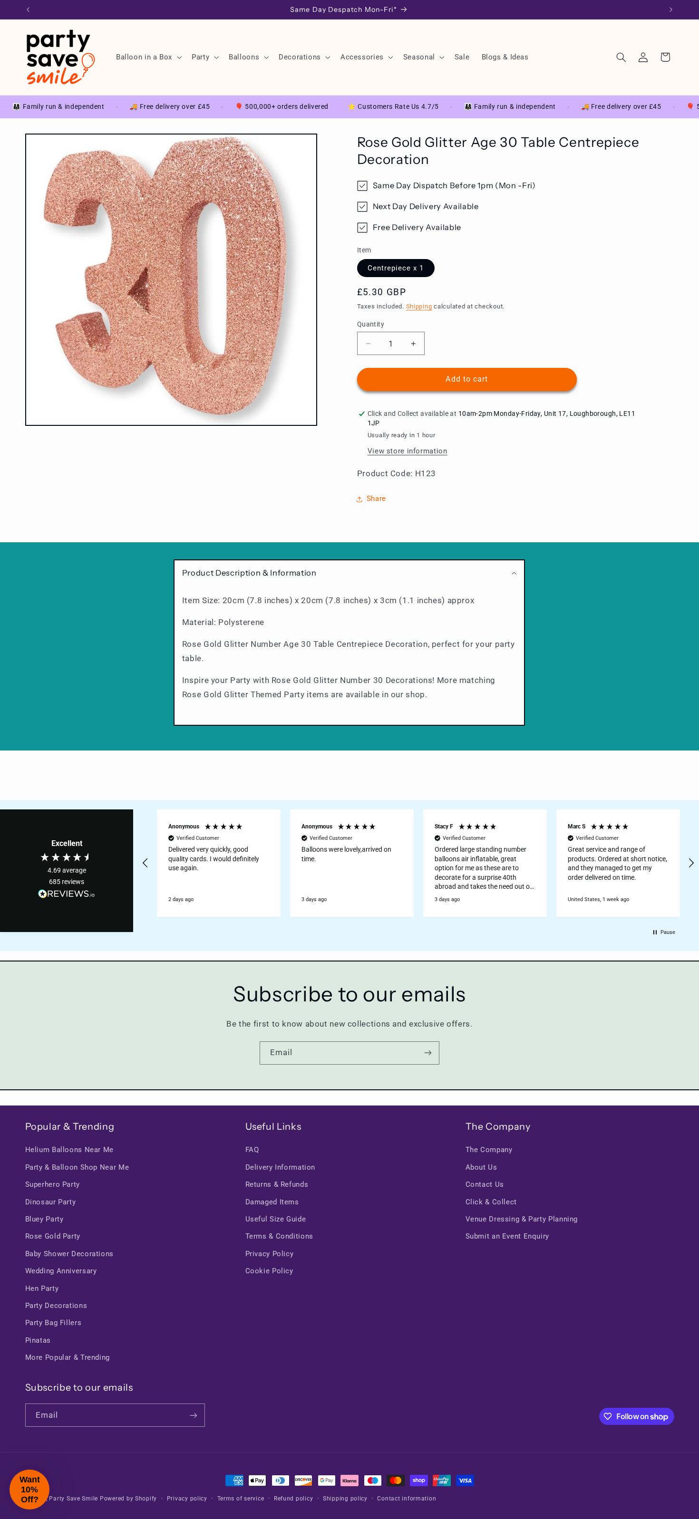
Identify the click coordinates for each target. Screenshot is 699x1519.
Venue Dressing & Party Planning (522, 1219)
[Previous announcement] (28, 9)
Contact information (406, 1498)
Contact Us (485, 1184)
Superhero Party (52, 1184)
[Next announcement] (670, 9)
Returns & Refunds (277, 1184)
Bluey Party (44, 1219)
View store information (407, 451)
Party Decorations (56, 1305)
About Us (481, 1167)
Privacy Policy (269, 1254)
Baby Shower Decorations (69, 1254)
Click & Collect (491, 1202)
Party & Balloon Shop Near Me (77, 1167)
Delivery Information (280, 1167)
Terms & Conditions (279, 1236)
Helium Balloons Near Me (69, 1149)
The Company (489, 1149)
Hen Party (42, 1288)
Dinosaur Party (50, 1202)
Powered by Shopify (128, 1498)
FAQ (252, 1149)
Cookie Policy (269, 1271)
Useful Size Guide (275, 1219)
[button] (147, 57)
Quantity (370, 324)
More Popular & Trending (67, 1357)
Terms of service (240, 1498)
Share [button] (376, 498)
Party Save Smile (73, 1498)
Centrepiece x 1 (396, 268)
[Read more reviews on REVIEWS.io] (66, 896)
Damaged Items (272, 1202)
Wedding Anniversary (61, 1271)
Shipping (419, 306)
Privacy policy (187, 1498)
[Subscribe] (428, 1053)
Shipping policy (345, 1498)
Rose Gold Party (52, 1236)
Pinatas (38, 1340)
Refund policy (293, 1498)
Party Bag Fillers (53, 1322)
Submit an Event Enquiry (508, 1236)
